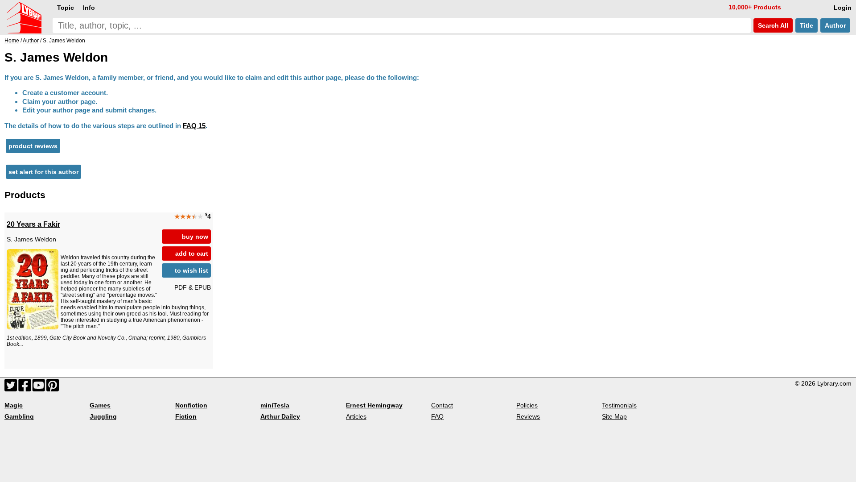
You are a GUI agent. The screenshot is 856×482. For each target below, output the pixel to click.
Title (806, 25)
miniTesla (274, 405)
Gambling (19, 416)
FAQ (437, 416)
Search (772, 25)
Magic (13, 405)
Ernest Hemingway (374, 405)
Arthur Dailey (280, 416)
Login (843, 7)
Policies (527, 405)
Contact (442, 405)
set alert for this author (43, 171)
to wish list (191, 270)
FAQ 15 (194, 125)
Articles (356, 416)
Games (100, 405)
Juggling (103, 416)
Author (835, 25)
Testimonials (619, 405)
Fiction (186, 416)
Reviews (528, 416)
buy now (195, 236)
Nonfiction (191, 405)
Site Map (614, 416)
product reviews (33, 146)
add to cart (191, 253)
